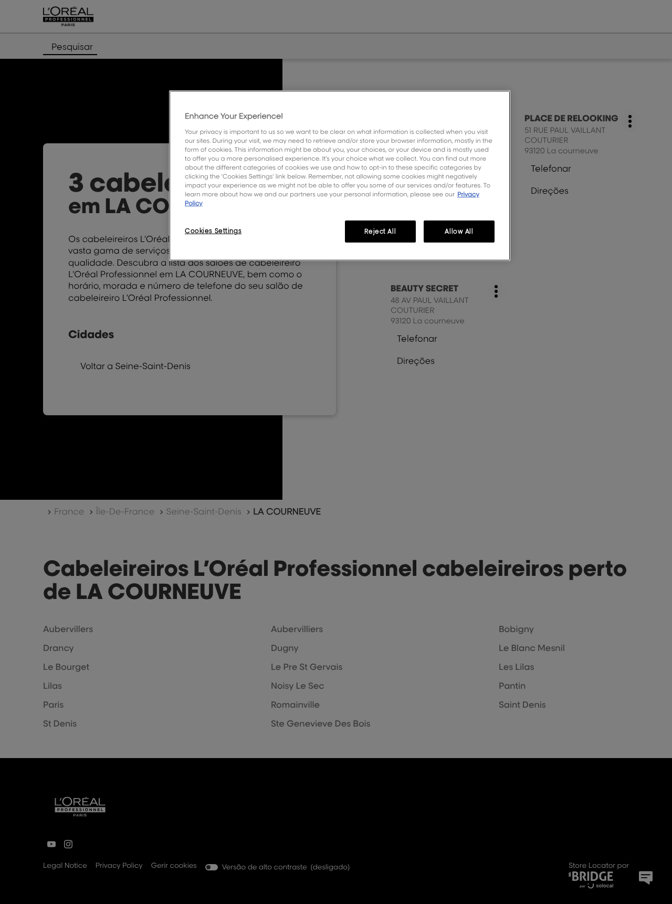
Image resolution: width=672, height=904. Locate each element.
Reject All (380, 231)
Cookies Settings (213, 231)
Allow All (459, 231)
